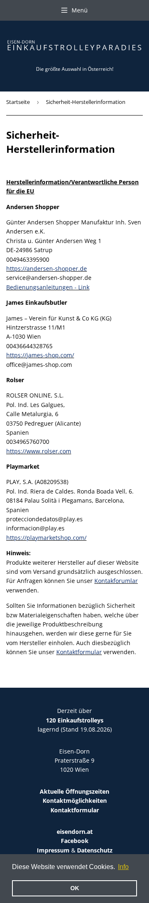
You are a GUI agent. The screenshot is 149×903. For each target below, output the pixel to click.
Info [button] (123, 866)
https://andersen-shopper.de (46, 268)
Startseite (18, 102)
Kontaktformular (79, 652)
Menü (80, 10)
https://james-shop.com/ (40, 355)
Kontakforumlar (116, 581)
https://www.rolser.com (38, 451)
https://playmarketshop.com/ (46, 538)
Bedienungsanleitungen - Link (47, 287)
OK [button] (74, 888)
